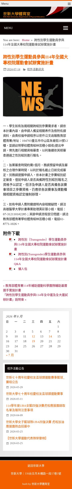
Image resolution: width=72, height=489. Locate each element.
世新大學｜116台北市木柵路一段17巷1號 (36, 473)
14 (50, 336)
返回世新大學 (36, 465)
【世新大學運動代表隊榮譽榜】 (27, 438)
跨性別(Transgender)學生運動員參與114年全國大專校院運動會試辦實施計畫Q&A (40, 259)
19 (33, 341)
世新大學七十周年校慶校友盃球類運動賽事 (34, 393)
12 (33, 336)
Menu (5, 3)
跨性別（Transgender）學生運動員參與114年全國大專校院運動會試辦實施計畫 (40, 244)
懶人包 (22, 269)
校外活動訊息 (35, 69)
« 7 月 (10, 355)
